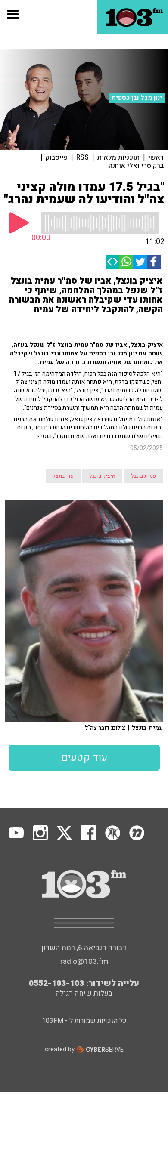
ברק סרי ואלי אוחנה (136, 166)
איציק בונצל (102, 476)
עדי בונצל (63, 476)
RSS (82, 157)
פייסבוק (57, 157)
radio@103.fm (84, 961)
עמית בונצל (143, 476)
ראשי (156, 157)
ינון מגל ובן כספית (137, 97)
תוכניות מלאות (118, 157)
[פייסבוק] (154, 262)
